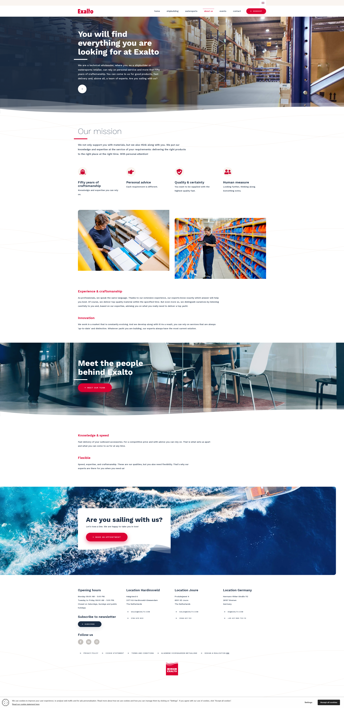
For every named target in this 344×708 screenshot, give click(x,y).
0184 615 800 (137, 618)
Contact (237, 11)
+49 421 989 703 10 (237, 618)
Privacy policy (91, 653)
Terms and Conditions (142, 653)
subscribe (90, 624)
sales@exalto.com (140, 612)
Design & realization (217, 653)
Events (223, 11)
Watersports (191, 11)
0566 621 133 (185, 618)
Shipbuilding (172, 11)
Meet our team (96, 388)
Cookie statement (115, 653)
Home (157, 11)
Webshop (257, 11)
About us (208, 11)
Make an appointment (108, 537)
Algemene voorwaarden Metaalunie (179, 653)
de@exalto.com (235, 612)
